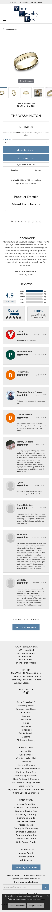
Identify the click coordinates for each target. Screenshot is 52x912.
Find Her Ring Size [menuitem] (26, 772)
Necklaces (26, 719)
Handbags (26, 729)
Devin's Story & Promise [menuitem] (26, 778)
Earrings (26, 715)
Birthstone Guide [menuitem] (26, 817)
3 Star (22, 296)
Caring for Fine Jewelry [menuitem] (26, 828)
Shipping (14, 170)
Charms (26, 736)
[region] (26, 61)
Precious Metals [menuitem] (26, 824)
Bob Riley (21, 579)
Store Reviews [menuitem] (26, 785)
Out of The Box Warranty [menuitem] (26, 768)
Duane (20, 331)
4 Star (22, 294)
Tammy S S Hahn (25, 441)
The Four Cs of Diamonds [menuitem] (26, 807)
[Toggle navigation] (4, 19)
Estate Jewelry (26, 733)
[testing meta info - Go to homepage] (26, 13)
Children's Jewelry (26, 740)
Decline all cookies (17, 905)
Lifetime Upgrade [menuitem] (26, 765)
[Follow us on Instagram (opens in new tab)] (27, 693)
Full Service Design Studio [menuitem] (26, 782)
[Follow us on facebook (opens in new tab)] (24, 693)
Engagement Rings (26, 708)
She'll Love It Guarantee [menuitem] (26, 792)
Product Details (26, 196)
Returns (38, 170)
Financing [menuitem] (26, 761)
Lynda (20, 482)
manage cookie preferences (28, 899)
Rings (26, 722)
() (45, 291)
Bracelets (26, 712)
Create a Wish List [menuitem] (26, 758)
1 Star (22, 302)
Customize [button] (26, 158)
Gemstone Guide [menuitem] (26, 821)
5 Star (22, 291)
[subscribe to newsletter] (45, 887)
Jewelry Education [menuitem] (26, 803)
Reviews (26, 283)
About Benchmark (26, 204)
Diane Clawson (24, 414)
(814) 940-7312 (26, 105)
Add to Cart (26, 150)
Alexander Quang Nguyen (30, 391)
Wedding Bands (11, 29)
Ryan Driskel (23, 371)
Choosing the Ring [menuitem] (26, 814)
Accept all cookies (36, 905)
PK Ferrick (22, 534)
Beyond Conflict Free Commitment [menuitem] (26, 789)
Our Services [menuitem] (26, 754)
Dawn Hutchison (25, 504)
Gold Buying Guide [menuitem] (26, 842)
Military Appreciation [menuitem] (26, 775)
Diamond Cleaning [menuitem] (26, 831)
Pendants (26, 726)
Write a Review (26, 627)
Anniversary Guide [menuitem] (26, 838)
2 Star (22, 299)
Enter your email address (26, 882)
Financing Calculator (26, 867)
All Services (26, 860)
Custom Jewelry (26, 856)
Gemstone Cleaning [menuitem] (26, 835)
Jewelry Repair (26, 853)
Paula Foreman (24, 351)
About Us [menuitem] (26, 751)
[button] (12, 2)
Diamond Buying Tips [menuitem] (26, 810)
